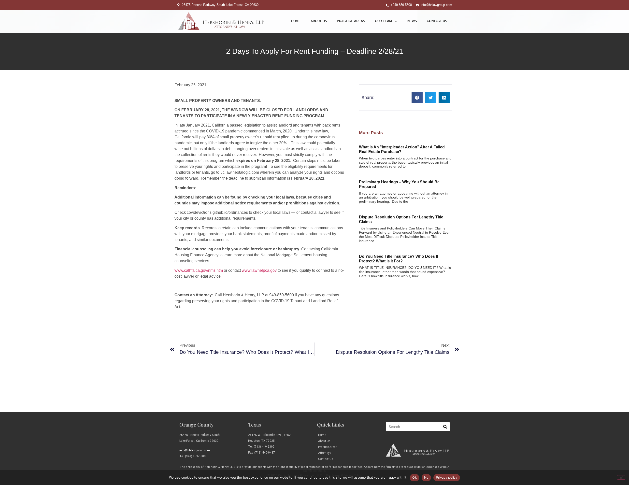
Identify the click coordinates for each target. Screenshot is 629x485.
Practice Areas (351, 21)
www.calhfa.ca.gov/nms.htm (198, 270)
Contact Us (437, 21)
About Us (319, 21)
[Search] (445, 426)
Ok (414, 477)
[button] (417, 97)
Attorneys (324, 453)
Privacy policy (446, 477)
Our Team (383, 21)
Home (296, 21)
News (412, 21)
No (426, 477)
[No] (621, 477)
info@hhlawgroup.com (194, 450)
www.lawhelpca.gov (259, 270)
